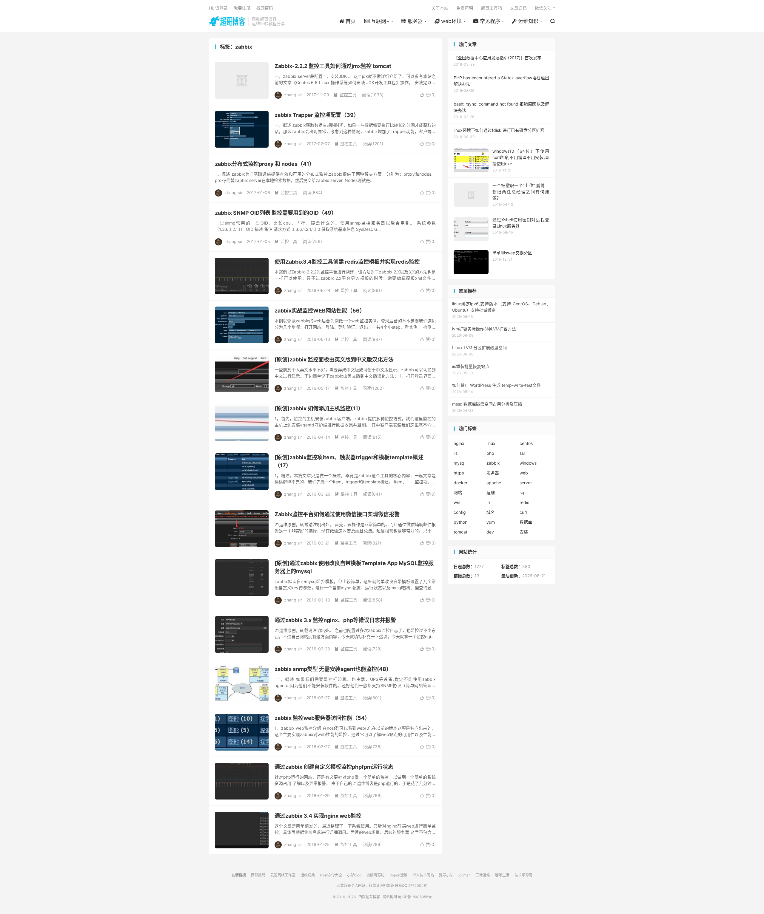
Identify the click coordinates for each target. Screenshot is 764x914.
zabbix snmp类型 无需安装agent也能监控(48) (331, 669)
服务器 (492, 472)
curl (523, 512)
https (459, 472)
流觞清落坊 (375, 875)
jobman (464, 875)
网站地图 (390, 897)
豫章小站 (446, 875)
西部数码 (258, 875)
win (457, 502)
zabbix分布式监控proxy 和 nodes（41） (265, 164)
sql (522, 492)
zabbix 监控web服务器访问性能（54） (322, 718)
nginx (459, 443)
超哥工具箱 (491, 7)
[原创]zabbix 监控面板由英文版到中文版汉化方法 (334, 359)
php (490, 453)
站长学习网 (523, 875)
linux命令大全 (331, 875)
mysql (459, 462)
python (460, 522)
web (524, 472)
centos (526, 443)
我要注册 (242, 7)
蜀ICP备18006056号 (415, 897)
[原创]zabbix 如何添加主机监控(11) (317, 408)
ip (488, 502)
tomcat (460, 531)
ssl (522, 453)
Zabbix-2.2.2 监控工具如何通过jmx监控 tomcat (333, 66)
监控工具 (345, 94)
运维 (490, 492)
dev (490, 531)
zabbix (493, 462)
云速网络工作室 (282, 875)
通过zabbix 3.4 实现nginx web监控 (318, 816)
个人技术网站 (423, 875)
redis (524, 502)
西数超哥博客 (227, 21)
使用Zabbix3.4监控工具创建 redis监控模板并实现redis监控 (347, 262)
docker (460, 482)
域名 (490, 512)
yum (490, 522)
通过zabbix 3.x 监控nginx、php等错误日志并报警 (335, 620)
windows (528, 462)
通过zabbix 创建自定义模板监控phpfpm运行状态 (334, 767)
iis (456, 453)
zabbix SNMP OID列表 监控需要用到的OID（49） (276, 213)
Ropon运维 (398, 875)
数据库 (526, 522)
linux (490, 443)
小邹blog (354, 875)
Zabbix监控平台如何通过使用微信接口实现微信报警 (337, 514)
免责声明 (464, 7)
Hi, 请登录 (218, 7)
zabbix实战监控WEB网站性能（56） (320, 310)
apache (493, 482)
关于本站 (440, 7)
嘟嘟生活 (502, 875)
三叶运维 (483, 875)
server (526, 482)
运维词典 (308, 875)
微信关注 (543, 7)
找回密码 (264, 7)
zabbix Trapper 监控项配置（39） (317, 115)
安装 (524, 531)
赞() (428, 94)
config (460, 512)
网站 (458, 492)
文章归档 (518, 7)
